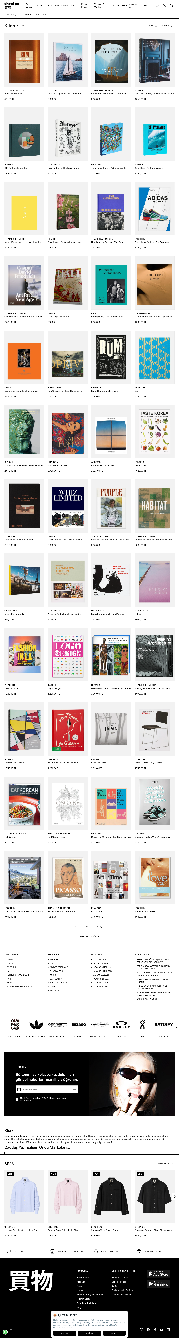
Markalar (40, 5)
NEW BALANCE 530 (102, 967)
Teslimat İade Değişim (123, 1290)
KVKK (114, 1286)
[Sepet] (171, 5)
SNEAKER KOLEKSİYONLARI (19, 986)
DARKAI (53, 986)
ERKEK (10, 963)
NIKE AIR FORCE (100, 983)
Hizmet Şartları (84, 1298)
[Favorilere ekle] (41, 37)
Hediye (115, 5)
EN (15, 1329)
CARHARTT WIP (57, 979)
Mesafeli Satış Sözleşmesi (90, 1294)
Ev (78, 5)
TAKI (9, 979)
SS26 (144, 5)
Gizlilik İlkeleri (119, 1281)
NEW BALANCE (57, 971)
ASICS (53, 975)
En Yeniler (29, 5)
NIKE (52, 963)
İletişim (80, 1290)
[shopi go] (11, 5)
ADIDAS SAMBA (100, 963)
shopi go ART (133, 5)
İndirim (124, 5)
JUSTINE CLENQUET (59, 983)
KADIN (10, 959)
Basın (79, 1286)
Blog (79, 1307)
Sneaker (65, 5)
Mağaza (81, 1281)
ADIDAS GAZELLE (101, 975)
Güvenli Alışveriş (120, 1277)
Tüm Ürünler (162, 1164)
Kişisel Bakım (84, 5)
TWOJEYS (54, 990)
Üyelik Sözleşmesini (29, 1098)
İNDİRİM (10, 983)
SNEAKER (11, 967)
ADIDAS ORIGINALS (59, 967)
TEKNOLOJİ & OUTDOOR (18, 975)
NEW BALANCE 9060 (102, 971)
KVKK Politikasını (48, 1098)
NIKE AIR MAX (99, 959)
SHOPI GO (54, 959)
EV (8, 971)
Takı (73, 5)
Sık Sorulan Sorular (121, 1294)
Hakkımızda (83, 1277)
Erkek (56, 5)
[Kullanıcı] (164, 5)
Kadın (49, 5)
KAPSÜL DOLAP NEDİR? (148, 999)
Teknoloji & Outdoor (99, 5)
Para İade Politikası (86, 1303)
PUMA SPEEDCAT (101, 979)
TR (10, 1329)
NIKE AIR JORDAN (101, 986)
